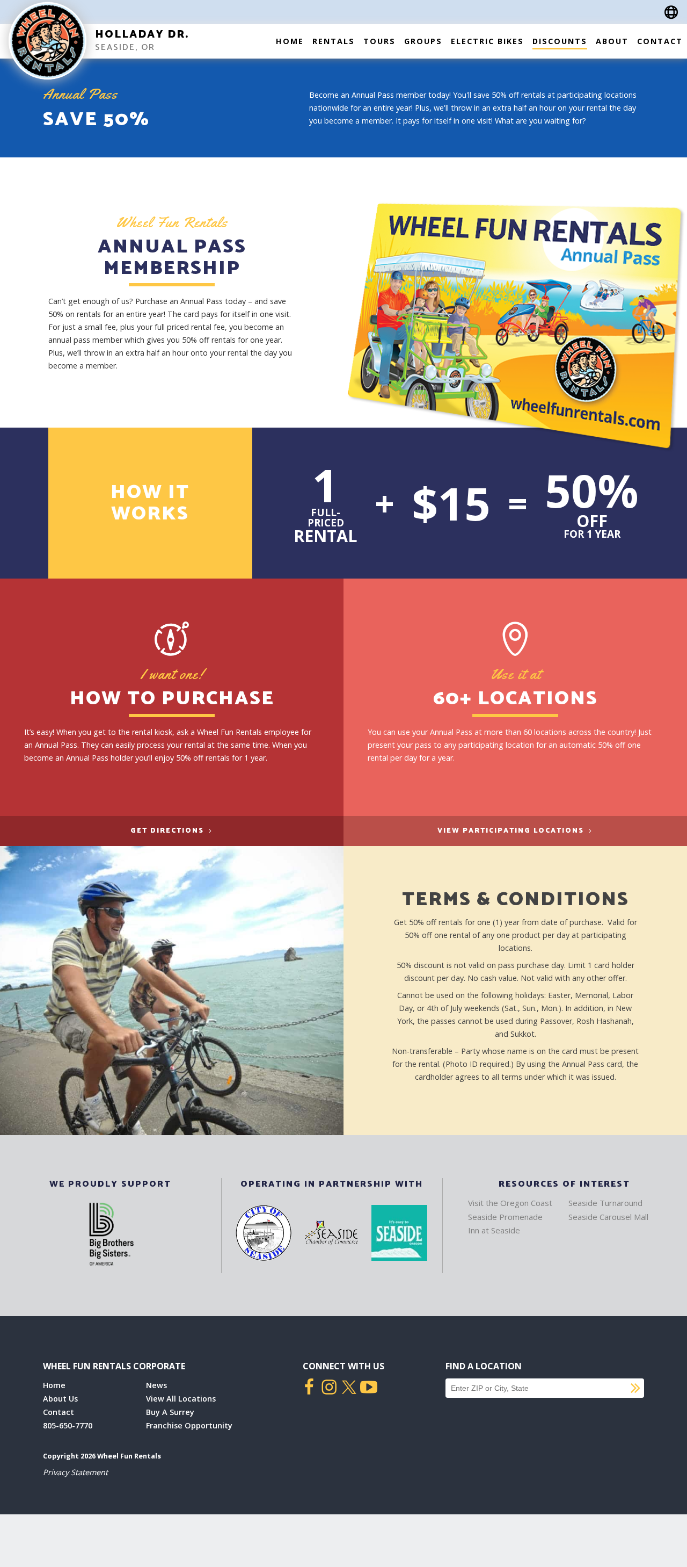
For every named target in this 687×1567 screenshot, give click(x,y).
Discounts (559, 41)
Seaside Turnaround (605, 1202)
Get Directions (168, 830)
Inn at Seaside (494, 1230)
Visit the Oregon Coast (510, 1202)
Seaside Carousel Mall (608, 1216)
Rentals (333, 41)
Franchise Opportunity (189, 1425)
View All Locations (181, 1398)
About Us (60, 1398)
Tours (379, 41)
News (156, 1385)
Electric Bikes (487, 41)
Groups (423, 41)
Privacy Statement (75, 1472)
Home (290, 41)
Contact (660, 41)
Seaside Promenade (505, 1216)
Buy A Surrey (170, 1412)
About (612, 41)
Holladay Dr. (142, 35)
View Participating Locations (512, 830)
